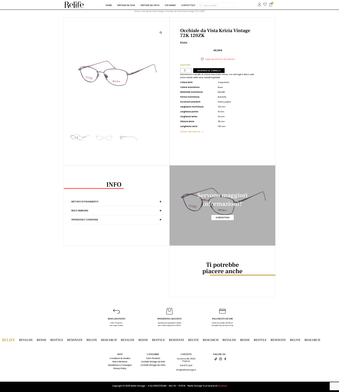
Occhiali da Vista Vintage (153, 11)
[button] (161, 32)
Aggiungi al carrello (209, 70)
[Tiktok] (215, 359)
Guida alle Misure (190, 131)
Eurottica (222, 385)
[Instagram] (219, 359)
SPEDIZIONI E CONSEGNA (84, 219)
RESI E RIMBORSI (79, 210)
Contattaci (188, 5)
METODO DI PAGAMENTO (84, 201)
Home (109, 5)
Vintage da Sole (126, 5)
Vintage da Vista (149, 5)
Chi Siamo (170, 5)
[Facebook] (224, 359)
